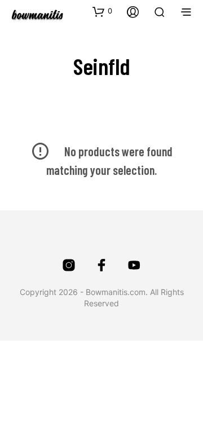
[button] (102, 11)
